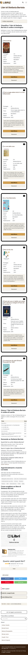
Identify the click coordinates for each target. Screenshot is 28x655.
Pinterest (8, 582)
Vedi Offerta (14, 77)
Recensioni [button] (14, 80)
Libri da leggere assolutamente (14, 612)
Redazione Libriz (11, 549)
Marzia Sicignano (6, 640)
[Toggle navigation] (26, 2)
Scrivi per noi (19, 650)
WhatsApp (21, 582)
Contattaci (8, 652)
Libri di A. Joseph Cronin (8, 593)
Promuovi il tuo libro (11, 650)
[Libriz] (5, 2)
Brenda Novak (5, 628)
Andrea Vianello (5, 625)
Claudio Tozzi (5, 637)
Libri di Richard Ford (7, 597)
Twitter (21, 578)
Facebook (8, 578)
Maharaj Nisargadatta (7, 631)
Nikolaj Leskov (5, 634)
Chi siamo (4, 650)
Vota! (14, 568)
